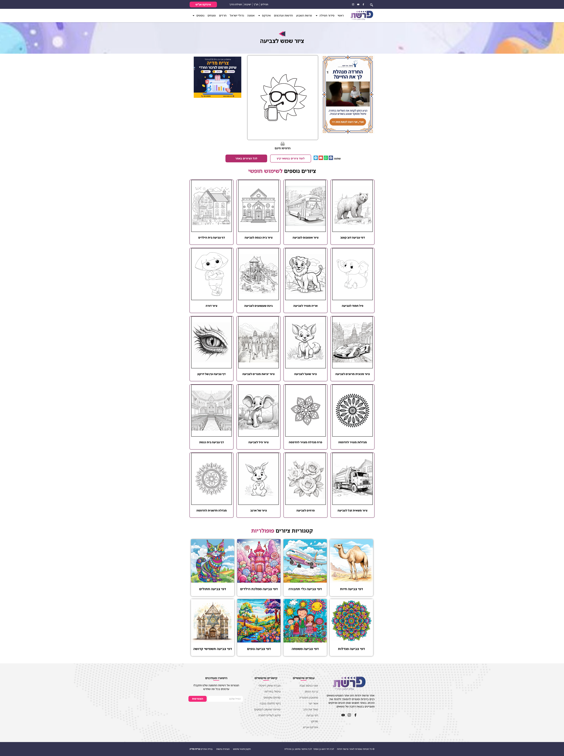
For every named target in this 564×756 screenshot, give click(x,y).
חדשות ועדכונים (283, 15)
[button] (331, 158)
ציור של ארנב (258, 510)
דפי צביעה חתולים (212, 589)
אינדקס (266, 15)
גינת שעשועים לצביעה (258, 305)
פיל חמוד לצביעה (352, 305)
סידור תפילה (326, 15)
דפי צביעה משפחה (305, 649)
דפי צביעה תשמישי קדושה (212, 649)
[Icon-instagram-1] (353, 4)
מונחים (212, 15)
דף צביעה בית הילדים (211, 237)
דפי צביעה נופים (259, 649)
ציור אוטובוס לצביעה (306, 237)
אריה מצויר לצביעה (305, 305)
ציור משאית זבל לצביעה (352, 510)
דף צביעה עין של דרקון (211, 374)
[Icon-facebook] (363, 4)
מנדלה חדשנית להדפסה (211, 510)
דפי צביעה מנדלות (351, 649)
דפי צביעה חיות (351, 589)
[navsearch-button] (372, 4)
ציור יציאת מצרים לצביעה (258, 374)
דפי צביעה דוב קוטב (352, 237)
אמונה (251, 15)
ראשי (341, 15)
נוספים (200, 15)
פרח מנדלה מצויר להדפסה (305, 442)
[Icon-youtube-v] (358, 4)
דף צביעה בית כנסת (211, 442)
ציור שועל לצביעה (305, 374)
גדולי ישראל (237, 15)
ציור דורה (211, 305)
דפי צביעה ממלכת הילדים (259, 589)
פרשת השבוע (304, 15)
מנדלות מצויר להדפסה (352, 442)
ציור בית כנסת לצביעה (259, 237)
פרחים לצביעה (305, 510)
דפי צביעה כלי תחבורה (305, 589)
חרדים (222, 15)
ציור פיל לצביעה (258, 442)
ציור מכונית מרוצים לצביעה (352, 374)
